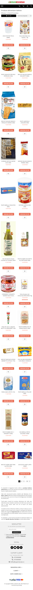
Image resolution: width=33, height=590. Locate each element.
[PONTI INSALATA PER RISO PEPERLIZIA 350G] (8, 62)
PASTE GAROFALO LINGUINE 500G (24, 122)
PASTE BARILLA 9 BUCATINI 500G (8, 205)
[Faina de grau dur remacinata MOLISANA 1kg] (24, 283)
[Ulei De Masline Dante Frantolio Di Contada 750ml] (8, 239)
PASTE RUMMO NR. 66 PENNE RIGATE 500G (25, 327)
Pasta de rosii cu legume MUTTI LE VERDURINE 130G (8, 327)
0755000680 (17, 557)
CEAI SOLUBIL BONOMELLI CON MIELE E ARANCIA (25, 360)
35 (27, 481)
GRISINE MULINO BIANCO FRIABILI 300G (25, 161)
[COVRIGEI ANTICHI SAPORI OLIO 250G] (8, 148)
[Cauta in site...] (31, 6)
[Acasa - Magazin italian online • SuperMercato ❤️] (16, 2)
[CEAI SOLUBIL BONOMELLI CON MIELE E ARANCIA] (24, 350)
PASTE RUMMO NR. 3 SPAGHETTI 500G (8, 432)
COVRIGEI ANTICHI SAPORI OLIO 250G (8, 161)
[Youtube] (15, 547)
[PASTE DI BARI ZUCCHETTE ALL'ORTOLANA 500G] (24, 239)
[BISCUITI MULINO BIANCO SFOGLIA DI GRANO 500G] (8, 105)
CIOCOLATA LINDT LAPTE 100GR (24, 465)
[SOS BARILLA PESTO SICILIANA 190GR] (24, 419)
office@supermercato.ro (17, 562)
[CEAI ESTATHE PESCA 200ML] (8, 26)
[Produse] (2, 6)
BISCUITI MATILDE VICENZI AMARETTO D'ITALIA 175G (8, 360)
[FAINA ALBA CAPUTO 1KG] (8, 382)
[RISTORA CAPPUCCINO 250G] (24, 190)
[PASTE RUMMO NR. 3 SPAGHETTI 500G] (8, 419)
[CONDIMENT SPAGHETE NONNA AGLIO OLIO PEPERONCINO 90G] (8, 284)
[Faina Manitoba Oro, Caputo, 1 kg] (24, 26)
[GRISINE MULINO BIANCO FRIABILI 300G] (24, 148)
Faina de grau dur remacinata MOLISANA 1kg (25, 294)
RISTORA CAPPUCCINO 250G (25, 205)
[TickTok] (18, 547)
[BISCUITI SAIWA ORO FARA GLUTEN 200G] (8, 455)
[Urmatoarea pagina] (30, 481)
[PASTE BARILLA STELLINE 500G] (24, 382)
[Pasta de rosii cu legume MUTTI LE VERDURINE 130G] (8, 317)
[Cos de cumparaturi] (27, 6)
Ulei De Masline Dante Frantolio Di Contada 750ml (8, 259)
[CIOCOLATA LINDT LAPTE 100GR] (24, 455)
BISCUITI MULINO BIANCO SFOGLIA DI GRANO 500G (8, 122)
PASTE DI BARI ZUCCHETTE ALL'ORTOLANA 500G (25, 259)
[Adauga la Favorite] (8, 48)
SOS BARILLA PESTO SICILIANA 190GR (24, 432)
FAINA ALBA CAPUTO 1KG (8, 392)
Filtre (9, 16)
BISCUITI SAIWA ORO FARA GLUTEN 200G (8, 465)
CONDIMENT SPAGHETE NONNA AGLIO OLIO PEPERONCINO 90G (8, 294)
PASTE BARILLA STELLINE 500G (24, 392)
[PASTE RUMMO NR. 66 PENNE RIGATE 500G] (24, 317)
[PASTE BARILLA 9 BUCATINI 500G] (8, 190)
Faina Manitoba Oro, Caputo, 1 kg (24, 36)
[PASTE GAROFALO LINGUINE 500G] (24, 105)
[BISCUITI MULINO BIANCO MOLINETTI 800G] (24, 62)
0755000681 (17, 559)
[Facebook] (12, 547)
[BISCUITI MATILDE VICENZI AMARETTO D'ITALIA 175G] (8, 350)
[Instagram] (21, 547)
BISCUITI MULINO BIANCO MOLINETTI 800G (25, 75)
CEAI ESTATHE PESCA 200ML (8, 36)
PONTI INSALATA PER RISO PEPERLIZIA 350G (8, 75)
